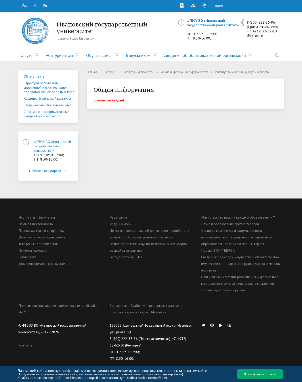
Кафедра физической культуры (47, 98)
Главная (92, 72)
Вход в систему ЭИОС (126, 257)
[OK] (213, 325)
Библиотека (27, 257)
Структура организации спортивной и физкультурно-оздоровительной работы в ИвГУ (49, 87)
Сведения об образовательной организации (205, 55)
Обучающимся (99, 55)
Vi (35, 5)
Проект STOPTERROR (218, 250)
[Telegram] (230, 325)
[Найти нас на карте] (204, 5)
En (45, 5)
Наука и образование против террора (230, 224)
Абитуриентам (59, 55)
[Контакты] (182, 5)
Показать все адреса (45, 171)
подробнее (173, 374)
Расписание (118, 217)
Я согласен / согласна (260, 374)
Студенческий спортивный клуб (47, 105)
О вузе (26, 55)
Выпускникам (138, 55)
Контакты (25, 345)
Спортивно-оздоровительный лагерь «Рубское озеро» (46, 113)
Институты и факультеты (138, 72)
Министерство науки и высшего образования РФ (238, 217)
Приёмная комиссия (33, 250)
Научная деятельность (35, 224)
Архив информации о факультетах (184, 72)
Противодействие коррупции (223, 290)
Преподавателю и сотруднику (41, 230)
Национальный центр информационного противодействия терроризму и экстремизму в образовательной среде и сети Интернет (237, 237)
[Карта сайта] (193, 5)
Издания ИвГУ (120, 224)
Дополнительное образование (41, 237)
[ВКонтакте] (204, 325)
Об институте (34, 76)
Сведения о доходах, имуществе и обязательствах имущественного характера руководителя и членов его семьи (240, 263)
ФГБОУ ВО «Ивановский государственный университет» (213, 22)
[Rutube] (221, 325)
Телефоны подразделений (38, 244)
